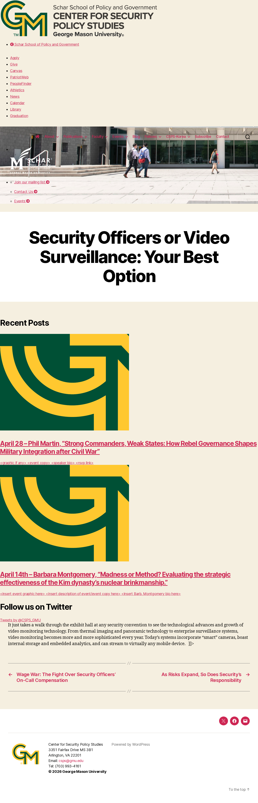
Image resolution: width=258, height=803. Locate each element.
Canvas (16, 71)
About (49, 136)
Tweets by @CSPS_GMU (20, 620)
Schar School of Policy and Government (46, 44)
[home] (37, 136)
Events (118, 136)
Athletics (17, 90)
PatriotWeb (19, 77)
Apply (14, 58)
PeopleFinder (20, 83)
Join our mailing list (30, 182)
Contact (222, 136)
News (15, 96)
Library (15, 109)
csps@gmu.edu (71, 761)
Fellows (151, 136)
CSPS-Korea (176, 136)
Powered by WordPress (130, 744)
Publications (73, 136)
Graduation (19, 116)
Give (14, 64)
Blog (136, 136)
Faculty (98, 136)
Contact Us (24, 191)
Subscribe (203, 136)
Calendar (17, 103)
